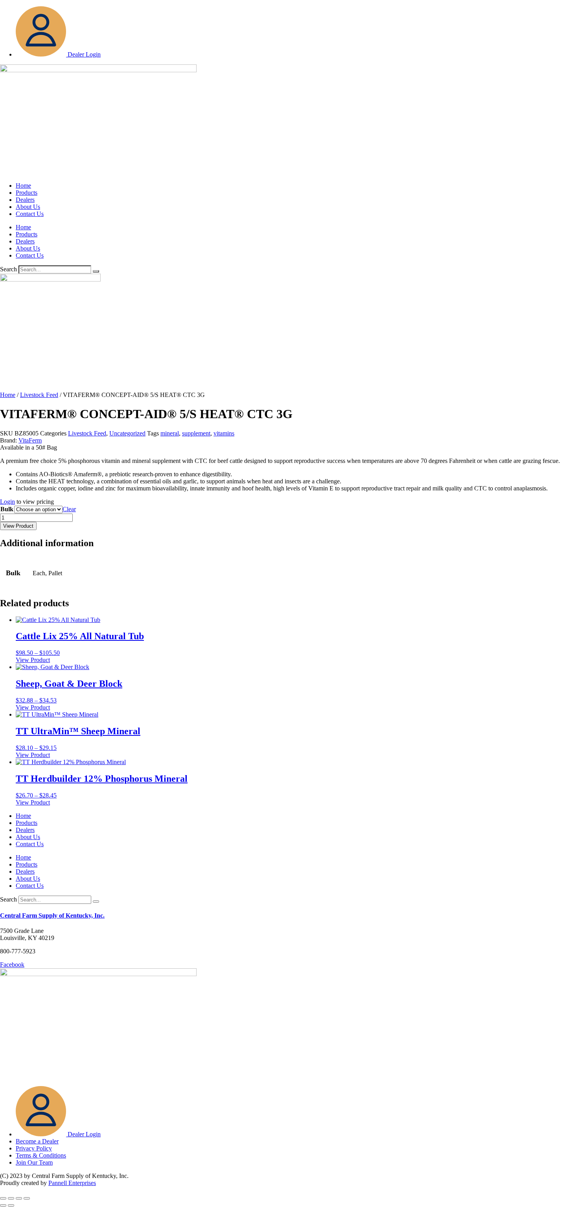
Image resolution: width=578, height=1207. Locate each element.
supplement (196, 433)
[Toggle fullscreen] (11, 1198)
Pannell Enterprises (72, 1183)
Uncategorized (127, 433)
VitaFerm (30, 440)
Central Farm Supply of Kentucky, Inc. (52, 915)
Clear (69, 509)
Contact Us (30, 213)
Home (23, 185)
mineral (169, 433)
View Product (18, 526)
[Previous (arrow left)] (3, 1205)
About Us (28, 206)
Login (7, 501)
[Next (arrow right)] (11, 1205)
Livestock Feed (39, 394)
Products (26, 192)
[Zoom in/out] (3, 1198)
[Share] (19, 1198)
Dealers (25, 199)
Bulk (6, 509)
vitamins (224, 433)
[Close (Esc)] (27, 1198)
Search (8, 269)
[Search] (96, 271)
